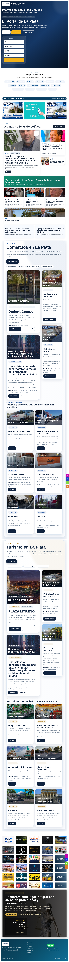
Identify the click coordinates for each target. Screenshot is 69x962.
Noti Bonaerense (52, 89)
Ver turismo (11, 561)
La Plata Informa (20, 81)
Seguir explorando (25, 692)
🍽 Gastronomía (9, 46)
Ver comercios (12, 261)
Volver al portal (25, 395)
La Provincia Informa (41, 89)
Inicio (28, 944)
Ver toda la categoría (59, 126)
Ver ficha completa (15, 328)
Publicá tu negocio (28, 32)
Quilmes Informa (60, 81)
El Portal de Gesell (56, 85)
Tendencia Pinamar (30, 89)
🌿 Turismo (8, 55)
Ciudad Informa (12, 85)
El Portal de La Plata (10, 81)
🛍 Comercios (8, 42)
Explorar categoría (28, 329)
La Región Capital (39, 81)
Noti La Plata (30, 81)
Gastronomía (30, 948)
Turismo (29, 952)
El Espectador (22, 85)
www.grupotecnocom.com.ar (53, 950)
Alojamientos (30, 950)
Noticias (29, 954)
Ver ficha (12, 448)
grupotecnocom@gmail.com (53, 948)
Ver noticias (6, 32)
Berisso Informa (50, 81)
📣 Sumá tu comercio (10, 59)
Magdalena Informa (45, 85)
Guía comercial (16, 32)
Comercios (29, 946)
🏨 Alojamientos (9, 50)
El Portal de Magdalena (33, 85)
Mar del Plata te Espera (18, 89)
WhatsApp (50, 945)
